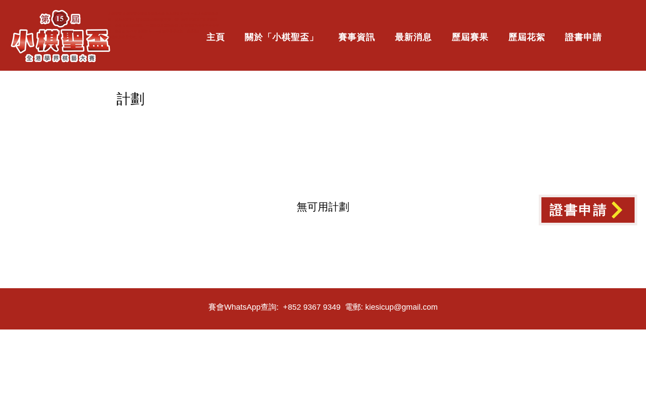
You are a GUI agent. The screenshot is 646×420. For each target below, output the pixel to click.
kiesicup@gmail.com (401, 307)
